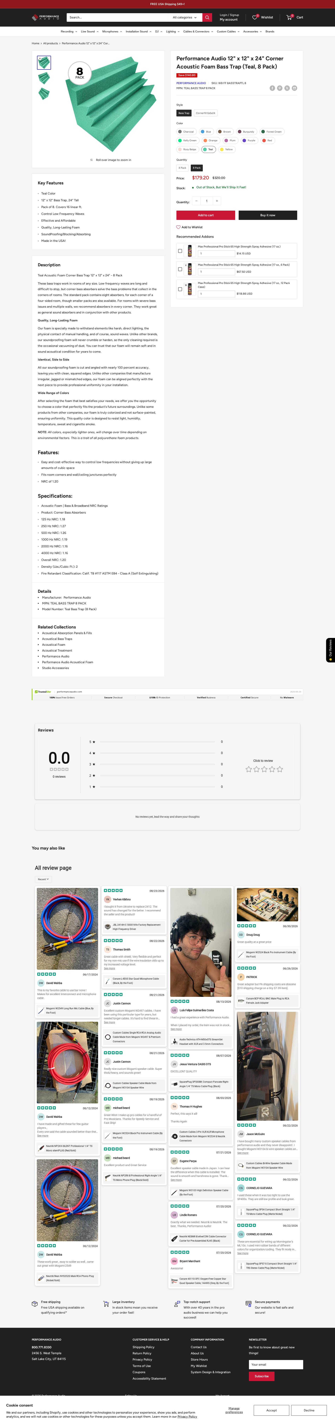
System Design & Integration (211, 1372)
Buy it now (267, 215)
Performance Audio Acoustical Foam (67, 662)
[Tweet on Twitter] (287, 88)
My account (229, 19)
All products (50, 43)
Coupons (139, 1372)
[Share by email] (294, 88)
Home (35, 43)
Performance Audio (191, 83)
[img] (59, 770)
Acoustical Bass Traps (57, 639)
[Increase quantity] (217, 201)
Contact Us (198, 1347)
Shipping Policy (144, 1347)
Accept (271, 1410)
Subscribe (262, 1376)
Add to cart (206, 215)
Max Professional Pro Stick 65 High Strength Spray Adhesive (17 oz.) (239, 246)
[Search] (207, 17)
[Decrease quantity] (196, 201)
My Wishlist (199, 1366)
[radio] (184, 113)
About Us (197, 1353)
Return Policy (142, 1353)
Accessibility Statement (149, 1378)
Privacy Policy (187, 1416)
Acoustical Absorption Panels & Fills (67, 633)
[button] (289, 17)
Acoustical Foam (53, 645)
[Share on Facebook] (272, 88)
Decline (309, 1410)
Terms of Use (142, 1366)
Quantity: (183, 202)
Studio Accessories (55, 668)
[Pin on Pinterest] (279, 88)
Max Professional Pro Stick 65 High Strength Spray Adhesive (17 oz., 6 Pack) (244, 264)
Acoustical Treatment (57, 650)
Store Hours (199, 1359)
